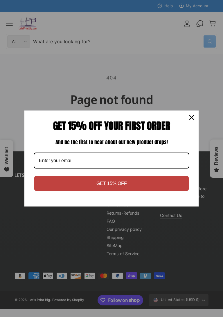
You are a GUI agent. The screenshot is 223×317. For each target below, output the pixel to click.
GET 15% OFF (111, 183)
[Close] (192, 117)
